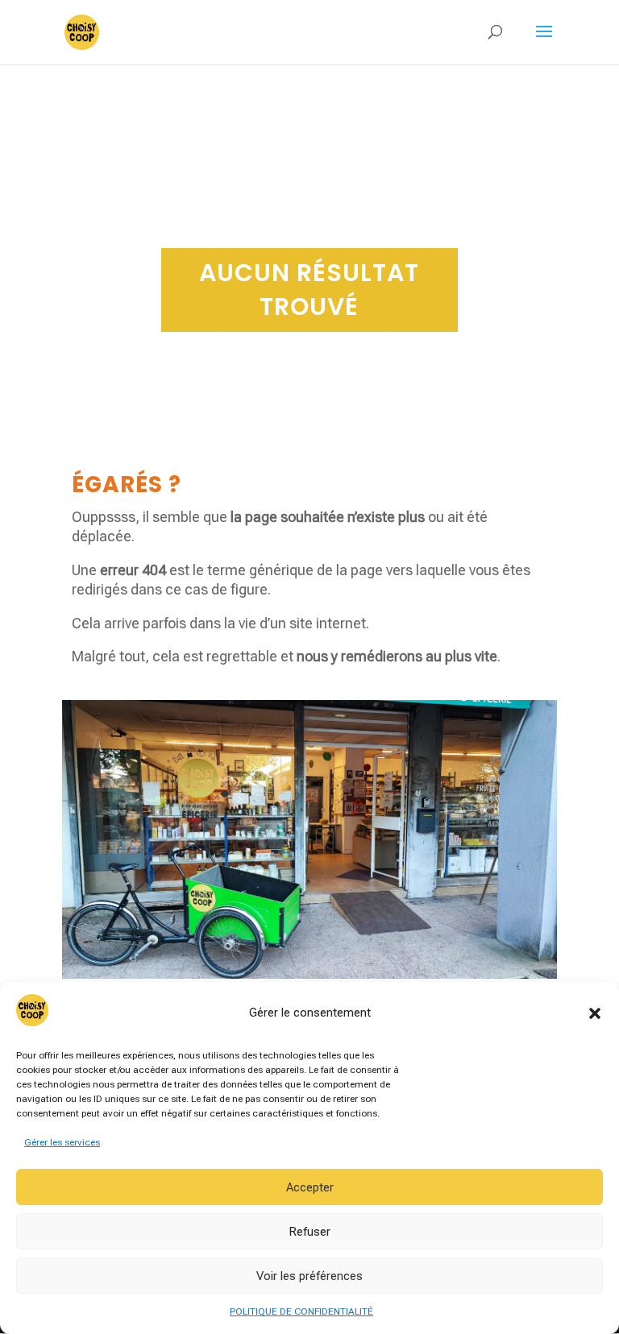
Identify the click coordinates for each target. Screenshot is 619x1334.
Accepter (310, 1187)
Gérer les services (62, 1142)
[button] (595, 1013)
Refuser (309, 1231)
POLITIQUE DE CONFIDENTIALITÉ (301, 1311)
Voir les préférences (309, 1276)
